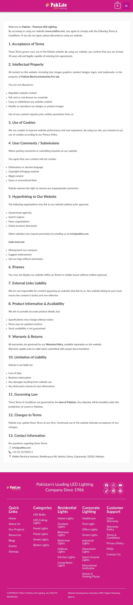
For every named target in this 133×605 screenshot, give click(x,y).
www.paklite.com (55, 31)
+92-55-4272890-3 (22, 452)
